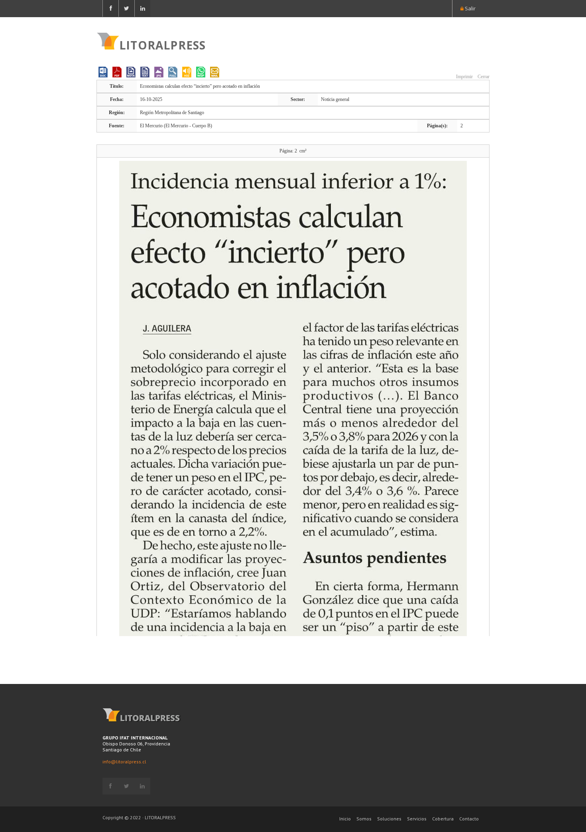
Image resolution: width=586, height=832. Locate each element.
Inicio (345, 819)
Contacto (469, 819)
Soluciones (389, 819)
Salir (470, 8)
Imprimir (464, 76)
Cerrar (483, 76)
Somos (364, 819)
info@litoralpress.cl (124, 762)
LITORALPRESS (162, 44)
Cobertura (443, 819)
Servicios (417, 819)
